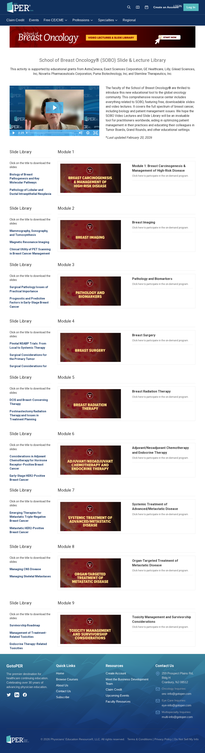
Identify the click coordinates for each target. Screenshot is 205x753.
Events (34, 20)
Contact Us (63, 691)
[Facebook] (24, 694)
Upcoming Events (117, 695)
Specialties (106, 20)
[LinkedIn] (16, 694)
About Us (62, 685)
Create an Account (166, 7)
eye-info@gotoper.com (176, 705)
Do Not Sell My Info (186, 739)
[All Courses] (138, 7)
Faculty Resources (118, 701)
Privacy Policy (163, 739)
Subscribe (62, 697)
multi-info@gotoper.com (177, 717)
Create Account (116, 673)
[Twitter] (8, 694)
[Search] (129, 7)
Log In (191, 7)
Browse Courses (67, 679)
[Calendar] (147, 7)
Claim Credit (15, 20)
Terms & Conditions (139, 739)
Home (60, 673)
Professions (80, 20)
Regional (129, 20)
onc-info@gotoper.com (176, 693)
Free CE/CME (54, 20)
